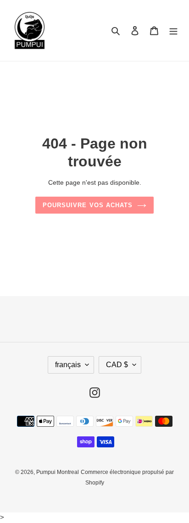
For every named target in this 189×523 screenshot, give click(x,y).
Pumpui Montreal (57, 472)
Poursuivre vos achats (88, 205)
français (68, 365)
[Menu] (173, 30)
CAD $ (117, 365)
